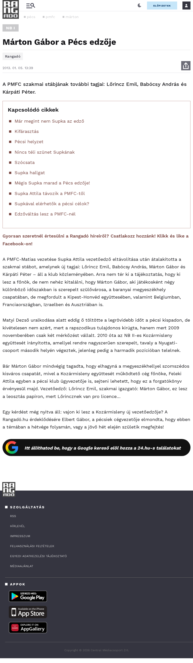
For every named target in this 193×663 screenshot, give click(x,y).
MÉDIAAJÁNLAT (21, 566)
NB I (10, 28)
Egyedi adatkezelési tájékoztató (38, 556)
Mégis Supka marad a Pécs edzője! (52, 182)
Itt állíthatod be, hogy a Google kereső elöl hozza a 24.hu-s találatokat (102, 448)
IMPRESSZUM (20, 536)
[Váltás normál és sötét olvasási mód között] (139, 6)
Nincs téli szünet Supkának (45, 152)
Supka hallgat (30, 172)
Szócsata (25, 162)
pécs (31, 17)
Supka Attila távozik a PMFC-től (50, 193)
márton (72, 17)
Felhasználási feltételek (32, 546)
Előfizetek (162, 5)
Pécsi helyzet (29, 141)
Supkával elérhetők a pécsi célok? (52, 203)
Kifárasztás (27, 131)
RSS (13, 516)
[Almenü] (30, 5)
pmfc (50, 17)
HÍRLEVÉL (17, 526)
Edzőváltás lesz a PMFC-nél (45, 213)
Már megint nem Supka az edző (49, 121)
